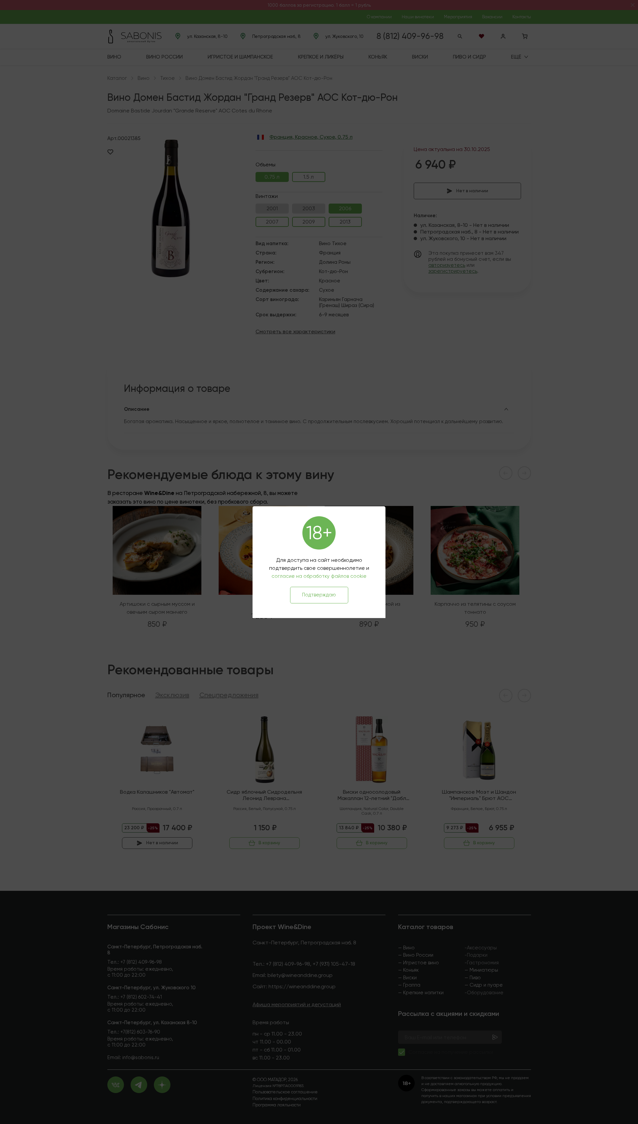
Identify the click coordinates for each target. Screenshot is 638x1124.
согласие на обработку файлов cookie (319, 576)
